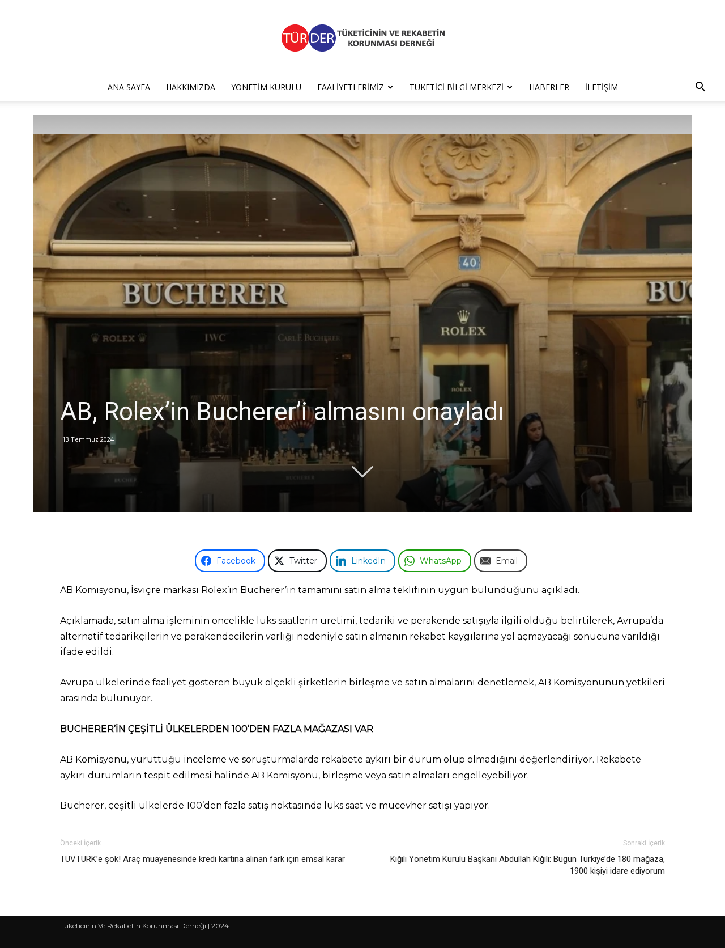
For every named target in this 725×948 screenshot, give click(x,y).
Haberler (549, 87)
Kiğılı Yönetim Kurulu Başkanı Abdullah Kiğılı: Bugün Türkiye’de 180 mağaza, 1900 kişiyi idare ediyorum (527, 865)
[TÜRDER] (362, 37)
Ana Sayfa (129, 87)
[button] (700, 88)
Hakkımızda (190, 87)
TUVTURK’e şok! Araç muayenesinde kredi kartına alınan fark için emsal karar (202, 859)
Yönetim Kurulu (266, 87)
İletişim (601, 87)
